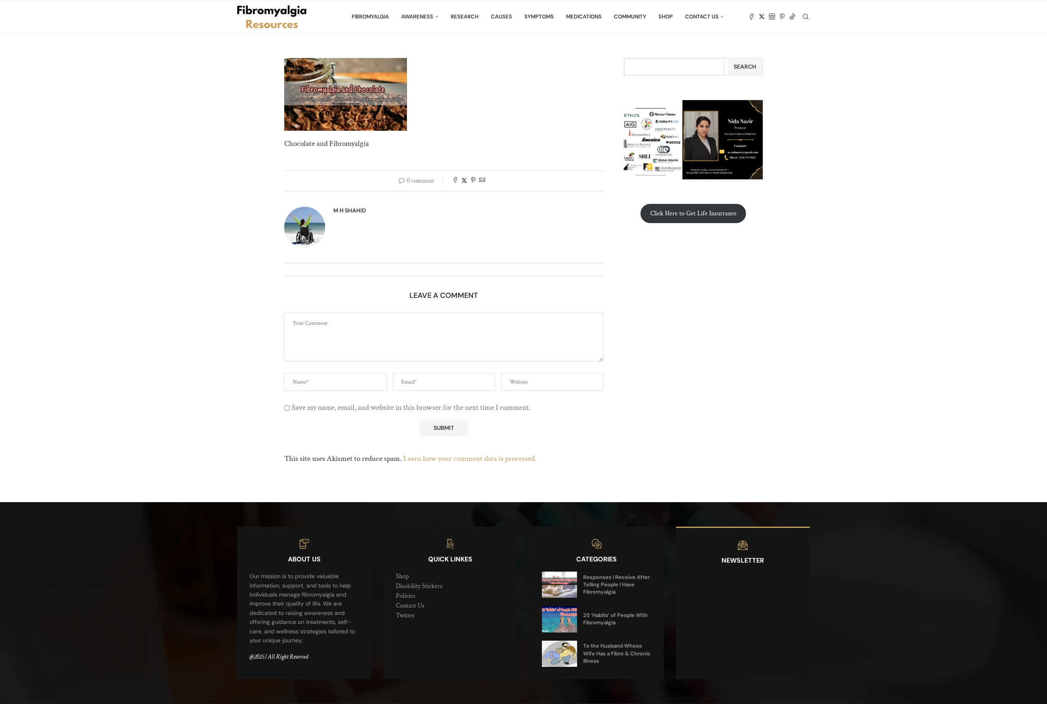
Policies (406, 596)
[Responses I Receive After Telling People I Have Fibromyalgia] (559, 585)
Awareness (417, 16)
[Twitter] (762, 16)
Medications (584, 16)
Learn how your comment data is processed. (469, 459)
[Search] (806, 16)
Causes (501, 16)
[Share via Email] (482, 181)
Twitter (405, 615)
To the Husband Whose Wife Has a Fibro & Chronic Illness (617, 653)
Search (745, 66)
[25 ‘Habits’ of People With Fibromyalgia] (559, 619)
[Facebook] (751, 16)
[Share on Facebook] (455, 181)
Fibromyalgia (370, 16)
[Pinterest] (782, 16)
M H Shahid (349, 210)
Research (465, 16)
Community (630, 16)
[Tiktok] (792, 16)
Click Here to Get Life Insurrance (693, 213)
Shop (665, 16)
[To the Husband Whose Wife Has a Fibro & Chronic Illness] (559, 654)
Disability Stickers (419, 586)
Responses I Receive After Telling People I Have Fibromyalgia (616, 584)
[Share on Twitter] (464, 181)
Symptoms (539, 16)
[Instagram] (772, 16)
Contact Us (702, 16)
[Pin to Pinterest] (473, 181)
